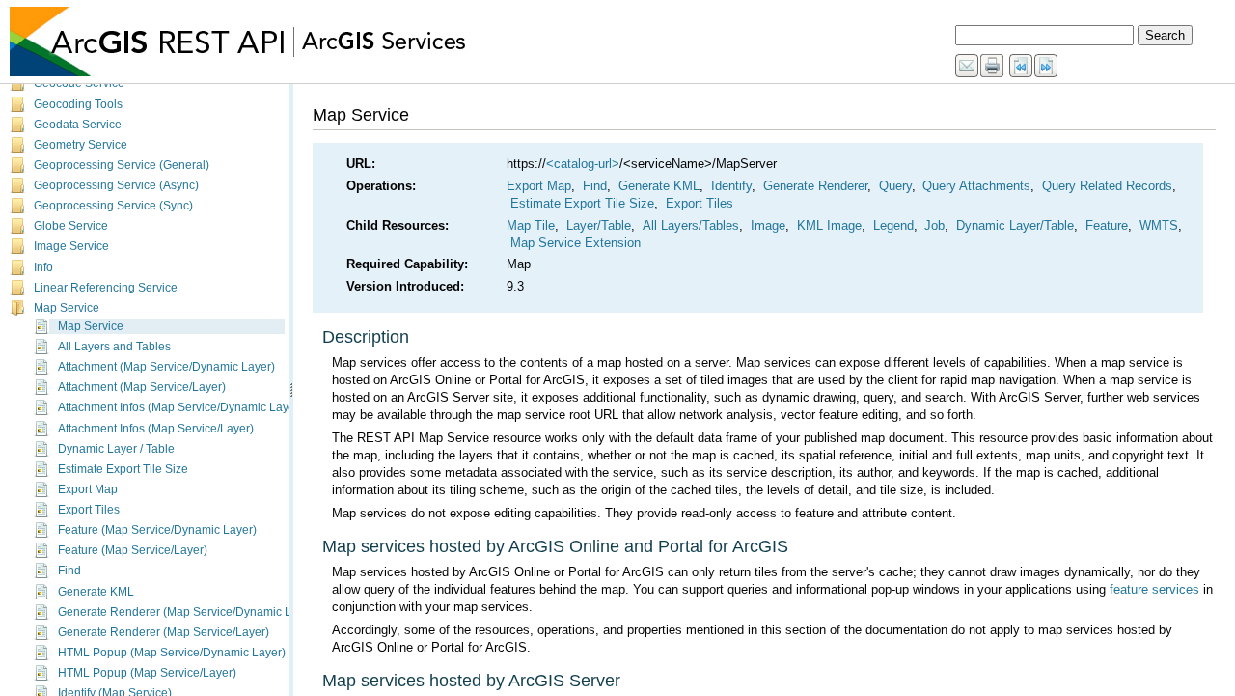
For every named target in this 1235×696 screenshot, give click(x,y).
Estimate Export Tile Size (123, 469)
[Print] (992, 66)
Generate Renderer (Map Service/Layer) (163, 632)
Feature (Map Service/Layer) (132, 550)
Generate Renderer (815, 186)
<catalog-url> (582, 163)
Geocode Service (79, 83)
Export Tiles (89, 509)
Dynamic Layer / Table (116, 449)
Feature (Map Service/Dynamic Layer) (157, 530)
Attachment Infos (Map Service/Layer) (156, 428)
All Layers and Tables (114, 346)
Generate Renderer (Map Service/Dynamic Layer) (188, 612)
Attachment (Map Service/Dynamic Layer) (166, 367)
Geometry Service (80, 145)
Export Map (88, 489)
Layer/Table (598, 225)
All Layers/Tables (691, 225)
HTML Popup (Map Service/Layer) (147, 673)
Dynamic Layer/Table (1015, 225)
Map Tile (531, 225)
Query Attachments (976, 186)
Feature (1106, 225)
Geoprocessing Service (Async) (116, 185)
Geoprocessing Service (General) (121, 165)
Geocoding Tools (78, 104)
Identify (731, 186)
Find (69, 570)
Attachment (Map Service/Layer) (142, 387)
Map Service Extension (575, 243)
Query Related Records (1107, 186)
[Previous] (1021, 66)
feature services (1154, 589)
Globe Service (71, 226)
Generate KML (96, 592)
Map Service (66, 308)
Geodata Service (78, 124)
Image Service (71, 246)
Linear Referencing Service (106, 287)
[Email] (967, 66)
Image (768, 225)
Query (895, 186)
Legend (893, 225)
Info (43, 267)
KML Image (829, 225)
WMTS (1158, 225)
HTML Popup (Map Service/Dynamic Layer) (172, 652)
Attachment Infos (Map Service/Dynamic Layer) (180, 407)
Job (934, 225)
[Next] (1046, 66)
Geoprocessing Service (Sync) (113, 205)
